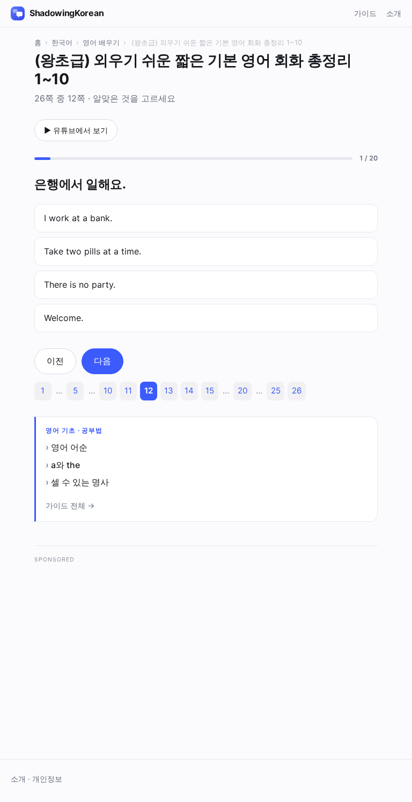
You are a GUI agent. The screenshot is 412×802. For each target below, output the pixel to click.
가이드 (365, 13)
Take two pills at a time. (92, 251)
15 (209, 390)
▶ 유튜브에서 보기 (76, 130)
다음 (102, 360)
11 (128, 390)
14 (189, 390)
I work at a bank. (78, 218)
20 (242, 390)
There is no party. (79, 284)
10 (108, 390)
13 (168, 390)
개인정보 (47, 779)
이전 (55, 360)
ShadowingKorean (67, 13)
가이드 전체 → (70, 505)
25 (276, 390)
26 (296, 390)
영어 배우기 (101, 42)
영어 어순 (69, 447)
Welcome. (63, 317)
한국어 (62, 42)
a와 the (65, 465)
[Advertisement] (206, 645)
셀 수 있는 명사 (80, 482)
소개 (393, 13)
